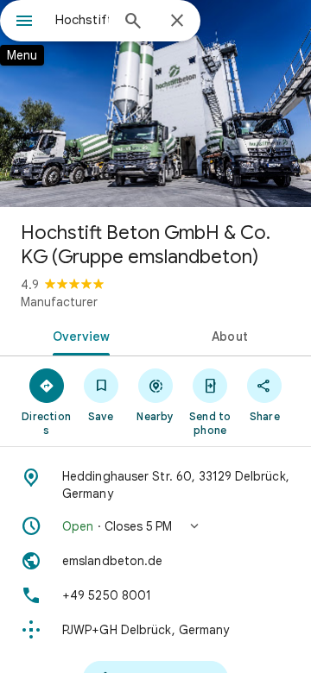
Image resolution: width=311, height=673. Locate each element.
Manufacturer (59, 302)
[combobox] (82, 19)
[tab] (78, 334)
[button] (155, 526)
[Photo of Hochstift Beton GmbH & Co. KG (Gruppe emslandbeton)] (155, 103)
